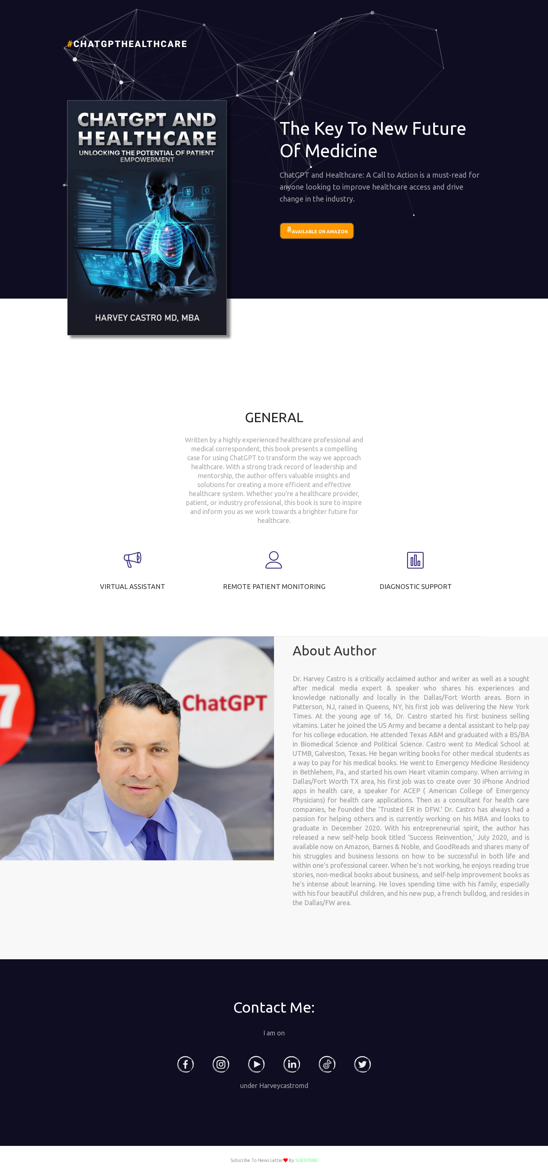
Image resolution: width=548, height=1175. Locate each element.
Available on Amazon (320, 231)
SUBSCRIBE (306, 1160)
